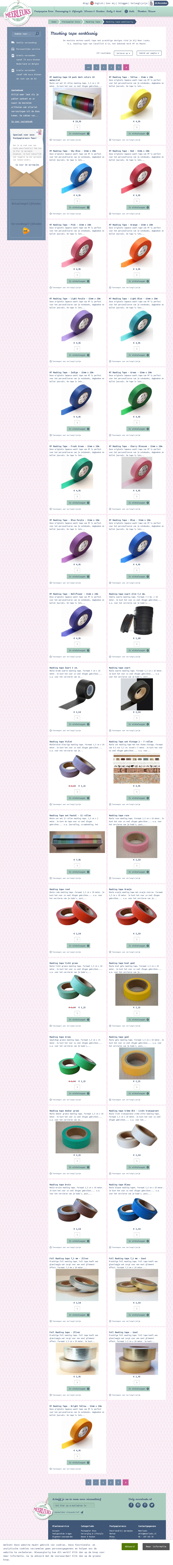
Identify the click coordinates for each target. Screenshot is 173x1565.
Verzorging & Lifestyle (68, 11)
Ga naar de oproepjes (27, 165)
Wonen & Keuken (94, 11)
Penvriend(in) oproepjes (121, 1531)
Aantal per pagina (148, 53)
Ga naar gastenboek (22, 121)
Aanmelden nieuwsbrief (67, 1512)
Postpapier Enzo (43, 11)
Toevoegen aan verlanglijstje (67, 140)
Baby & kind (113, 11)
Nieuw (151, 11)
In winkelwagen (77, 133)
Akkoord (129, 1546)
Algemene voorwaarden (62, 1537)
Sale (131, 11)
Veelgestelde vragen (62, 1534)
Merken (142, 11)
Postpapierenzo (117, 1526)
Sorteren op (123, 53)
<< (88, 67)
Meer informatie (156, 1546)
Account (55, 1531)
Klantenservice (60, 1526)
